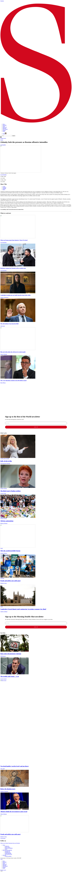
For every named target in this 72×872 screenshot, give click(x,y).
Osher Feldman (3, 814)
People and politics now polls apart (10, 580)
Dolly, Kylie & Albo (6, 461)
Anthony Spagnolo (4, 791)
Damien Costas (3, 583)
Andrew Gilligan (3, 611)
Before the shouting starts (7, 789)
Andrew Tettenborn (4, 297)
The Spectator (2, 838)
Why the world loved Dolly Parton (10, 550)
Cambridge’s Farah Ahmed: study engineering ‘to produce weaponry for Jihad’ (23, 609)
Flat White (2, 578)
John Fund (2, 326)
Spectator (2, 0)
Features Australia (3, 488)
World (1, 139)
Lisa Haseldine (3, 144)
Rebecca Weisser (3, 523)
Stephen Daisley (3, 553)
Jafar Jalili (2, 768)
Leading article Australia (4, 458)
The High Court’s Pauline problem (10, 491)
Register (1, 138)
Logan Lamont (3, 678)
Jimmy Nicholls (3, 354)
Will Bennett (3, 656)
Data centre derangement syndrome (10, 653)
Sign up (36, 427)
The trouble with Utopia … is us (9, 676)
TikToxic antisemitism (6, 521)
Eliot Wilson (3, 382)
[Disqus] (36, 398)
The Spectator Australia (5, 463)
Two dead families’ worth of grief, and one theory (14, 766)
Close (1, 859)
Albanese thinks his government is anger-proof (13, 811)
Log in (5, 138)
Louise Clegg (3, 493)
